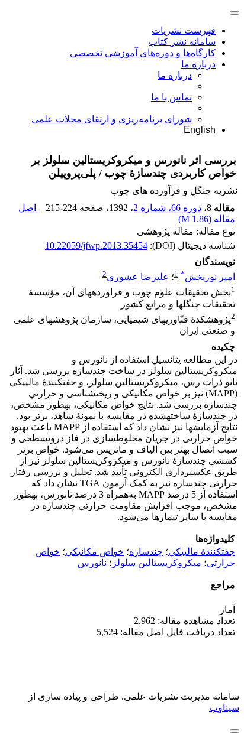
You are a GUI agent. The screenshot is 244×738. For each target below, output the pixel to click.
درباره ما (198, 64)
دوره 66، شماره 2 (167, 208)
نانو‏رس (92, 563)
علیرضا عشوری (138, 277)
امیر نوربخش (208, 277)
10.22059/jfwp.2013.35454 (96, 245)
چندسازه (146, 552)
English (200, 130)
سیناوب (224, 708)
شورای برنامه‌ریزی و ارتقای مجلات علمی (111, 119)
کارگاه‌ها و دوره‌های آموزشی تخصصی (143, 53)
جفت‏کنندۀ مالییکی (201, 552)
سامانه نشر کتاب (182, 42)
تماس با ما (171, 97)
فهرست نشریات (184, 30)
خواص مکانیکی (94, 552)
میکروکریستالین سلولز (156, 563)
